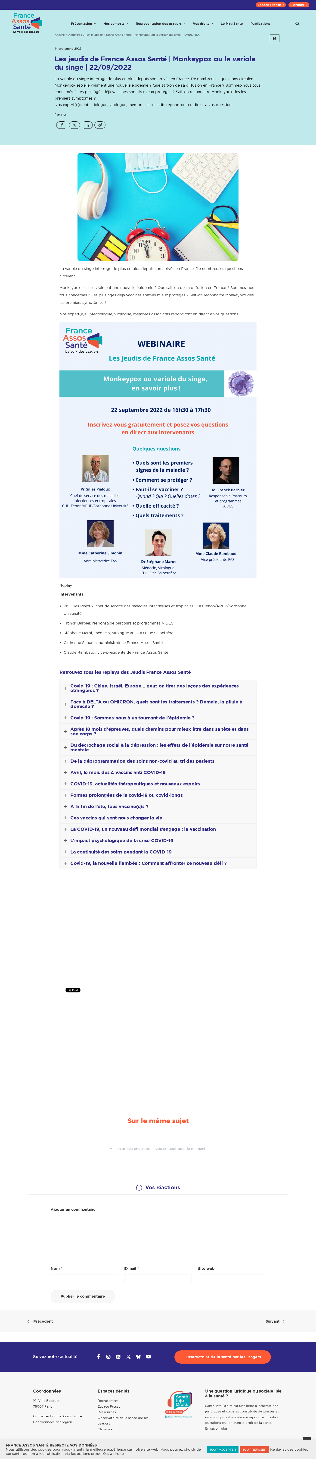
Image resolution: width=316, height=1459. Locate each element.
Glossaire (105, 1429)
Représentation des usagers (159, 24)
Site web (206, 1268)
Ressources (107, 1412)
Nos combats (113, 24)
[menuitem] (271, 5)
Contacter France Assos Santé (57, 1416)
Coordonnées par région (52, 1422)
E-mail (131, 1268)
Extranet (297, 5)
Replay (65, 585)
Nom (56, 1268)
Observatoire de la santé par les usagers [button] (222, 1357)
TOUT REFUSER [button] (254, 1449)
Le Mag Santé (232, 24)
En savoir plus (216, 1428)
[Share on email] (99, 125)
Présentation (81, 24)
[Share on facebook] (61, 125)
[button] (297, 24)
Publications (260, 24)
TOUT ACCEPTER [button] (223, 1449)
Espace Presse (269, 5)
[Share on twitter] (74, 125)
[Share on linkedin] (87, 125)
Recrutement (108, 1401)
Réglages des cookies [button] (289, 1449)
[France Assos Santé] (27, 24)
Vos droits (201, 24)
